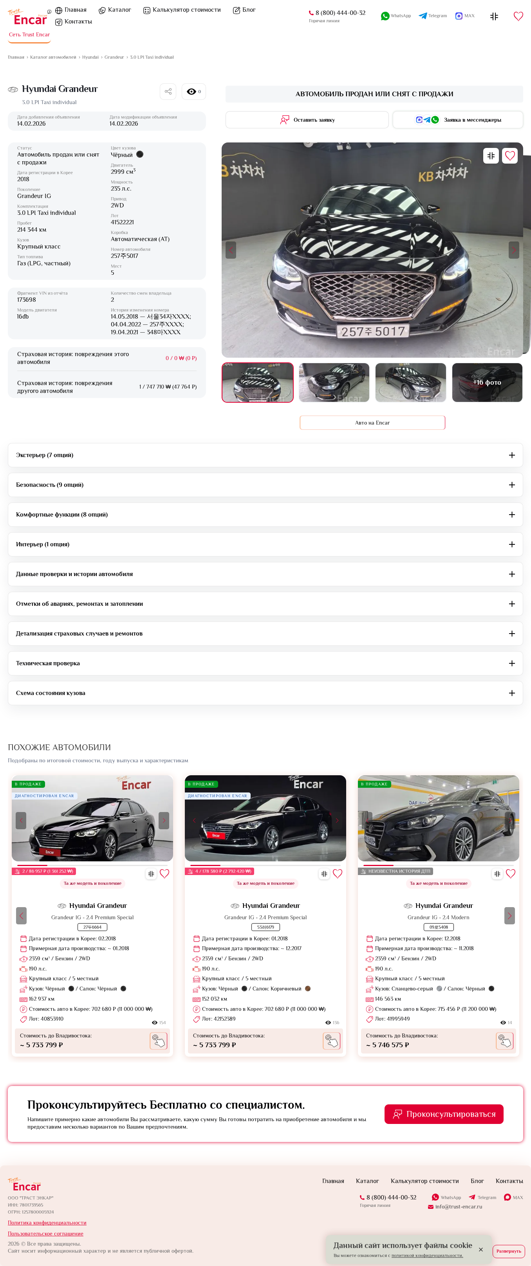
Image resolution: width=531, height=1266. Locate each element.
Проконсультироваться (451, 1114)
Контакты (78, 21)
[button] (231, 250)
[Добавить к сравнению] (491, 156)
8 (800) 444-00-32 (340, 13)
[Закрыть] (481, 1249)
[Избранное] (518, 16)
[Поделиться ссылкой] (168, 91)
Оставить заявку (314, 120)
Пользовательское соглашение (45, 1233)
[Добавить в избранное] (510, 156)
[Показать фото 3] (410, 382)
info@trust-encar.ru (458, 1206)
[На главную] (27, 16)
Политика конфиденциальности (47, 1222)
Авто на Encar (372, 423)
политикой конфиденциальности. (427, 1255)
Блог (249, 9)
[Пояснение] (49, 11)
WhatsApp (401, 15)
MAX (469, 15)
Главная (76, 9)
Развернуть (509, 1251)
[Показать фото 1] (257, 382)
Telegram (437, 15)
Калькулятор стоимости (187, 9)
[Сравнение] (494, 16)
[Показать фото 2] (334, 382)
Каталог (119, 9)
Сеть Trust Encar (29, 34)
